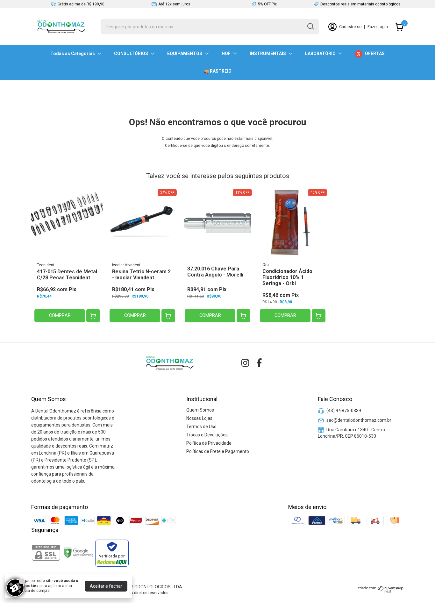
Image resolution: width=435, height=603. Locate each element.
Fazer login (377, 26)
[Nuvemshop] (381, 591)
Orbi (265, 264)
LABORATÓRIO (320, 53)
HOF (226, 53)
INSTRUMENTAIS (268, 53)
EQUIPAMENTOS (184, 53)
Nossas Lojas (199, 418)
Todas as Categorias (72, 53)
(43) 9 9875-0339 (343, 410)
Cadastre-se (350, 26)
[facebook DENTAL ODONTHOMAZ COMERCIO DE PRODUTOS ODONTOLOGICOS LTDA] (259, 363)
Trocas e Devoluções (207, 434)
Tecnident (45, 265)
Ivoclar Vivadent (126, 265)
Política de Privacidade (209, 443)
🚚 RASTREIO (217, 71)
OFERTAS (375, 53)
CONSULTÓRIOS (131, 53)
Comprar (60, 315)
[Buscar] (310, 26)
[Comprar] (93, 316)
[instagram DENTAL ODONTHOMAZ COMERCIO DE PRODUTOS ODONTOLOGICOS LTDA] (245, 363)
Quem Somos (200, 410)
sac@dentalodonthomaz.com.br (358, 420)
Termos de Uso (201, 426)
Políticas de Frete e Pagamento (217, 451)
